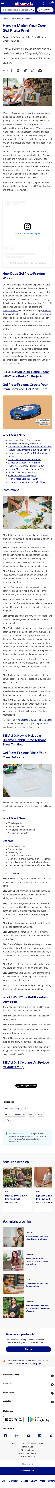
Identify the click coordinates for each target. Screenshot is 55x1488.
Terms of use (27, 1447)
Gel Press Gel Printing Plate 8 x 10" (25, 443)
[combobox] (18, 9)
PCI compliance (27, 1450)
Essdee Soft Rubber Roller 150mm (24, 459)
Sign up (28, 1349)
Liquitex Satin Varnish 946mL (22, 472)
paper (40, 292)
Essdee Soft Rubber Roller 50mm (24, 462)
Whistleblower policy (27, 1453)
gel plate (27, 117)
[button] (2, 4)
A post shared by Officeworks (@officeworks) (27, 263)
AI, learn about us (27, 1456)
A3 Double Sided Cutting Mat (22, 475)
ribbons (6, 314)
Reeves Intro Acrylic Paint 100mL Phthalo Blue (30, 446)
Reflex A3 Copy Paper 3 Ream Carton (26, 466)
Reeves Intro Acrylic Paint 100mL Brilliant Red (30, 450)
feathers (47, 310)
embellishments (10, 310)
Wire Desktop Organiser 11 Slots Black (33, 720)
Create (28, 19)
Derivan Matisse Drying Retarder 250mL (27, 469)
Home (5, 19)
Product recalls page (31, 1363)
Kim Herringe (38, 113)
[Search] (32, 9)
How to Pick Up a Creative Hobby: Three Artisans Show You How (24, 740)
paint (25, 292)
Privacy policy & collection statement (27, 1444)
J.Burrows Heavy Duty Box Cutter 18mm (27, 482)
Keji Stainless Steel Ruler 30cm (23, 479)
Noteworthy (16, 19)
